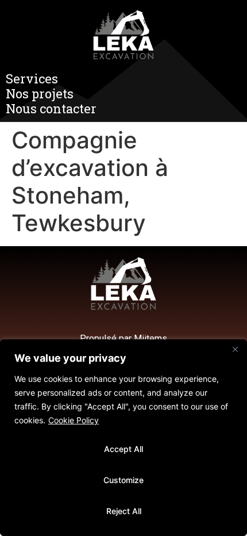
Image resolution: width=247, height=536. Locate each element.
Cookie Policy (73, 420)
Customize (123, 480)
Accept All (123, 449)
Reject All (123, 511)
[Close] (235, 349)
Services (32, 78)
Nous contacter (51, 108)
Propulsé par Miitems (123, 338)
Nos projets (40, 93)
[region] (123, 437)
